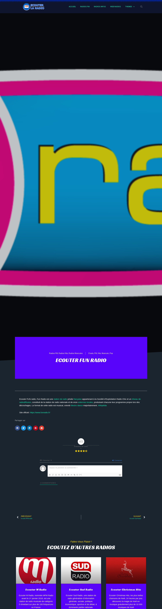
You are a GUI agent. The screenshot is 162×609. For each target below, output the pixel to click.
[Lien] (74, 474)
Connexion (118, 460)
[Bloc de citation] (68, 474)
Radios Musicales (76, 353)
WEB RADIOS (115, 7)
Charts (90, 353)
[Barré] (59, 474)
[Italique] (52, 474)
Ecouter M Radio (36, 589)
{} (77, 474)
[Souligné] (56, 474)
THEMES (128, 7)
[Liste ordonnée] (62, 474)
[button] (141, 6)
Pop (111, 353)
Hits (99, 353)
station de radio (60, 399)
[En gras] (49, 474)
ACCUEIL (72, 7)
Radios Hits (63, 353)
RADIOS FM (84, 7)
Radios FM (53, 353)
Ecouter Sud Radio (81, 589)
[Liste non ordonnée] (65, 474)
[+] (80, 474)
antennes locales (85, 402)
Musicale (105, 353)
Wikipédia (102, 405)
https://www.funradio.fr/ (40, 412)
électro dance (77, 405)
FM (95, 353)
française (78, 399)
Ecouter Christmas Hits (126, 589)
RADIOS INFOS (100, 7)
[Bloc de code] (71, 474)
